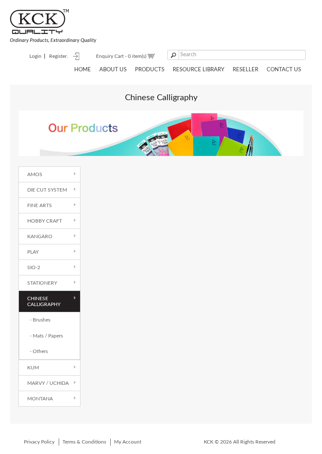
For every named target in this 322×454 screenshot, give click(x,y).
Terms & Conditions (84, 441)
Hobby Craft (44, 220)
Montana (40, 398)
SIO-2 (33, 267)
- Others (39, 351)
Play (33, 251)
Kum (33, 367)
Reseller (245, 70)
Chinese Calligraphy (43, 301)
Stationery (42, 282)
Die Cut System (47, 189)
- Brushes (40, 319)
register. (58, 56)
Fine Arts (39, 205)
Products (149, 70)
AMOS (34, 174)
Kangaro (39, 236)
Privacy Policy (39, 441)
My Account (127, 441)
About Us (113, 70)
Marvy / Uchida (48, 383)
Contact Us (284, 70)
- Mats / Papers (46, 335)
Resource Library (198, 70)
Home (82, 70)
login (35, 56)
